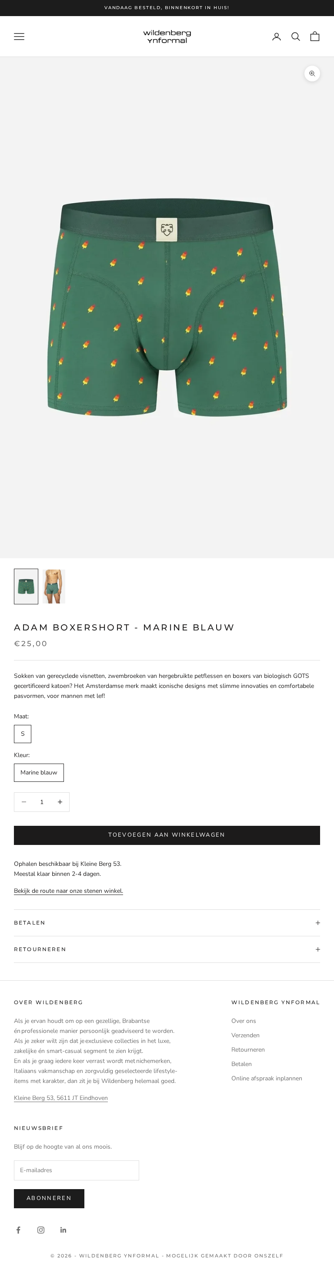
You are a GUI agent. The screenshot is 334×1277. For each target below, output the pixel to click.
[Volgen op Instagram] (41, 1230)
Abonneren (49, 1198)
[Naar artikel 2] (54, 586)
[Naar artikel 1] (26, 586)
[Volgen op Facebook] (18, 1230)
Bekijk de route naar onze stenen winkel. (68, 891)
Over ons (243, 1021)
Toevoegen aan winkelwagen (167, 835)
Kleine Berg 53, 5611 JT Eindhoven (61, 1098)
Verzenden (245, 1035)
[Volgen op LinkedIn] (63, 1230)
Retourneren (248, 1050)
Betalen (241, 1064)
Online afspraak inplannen (266, 1078)
